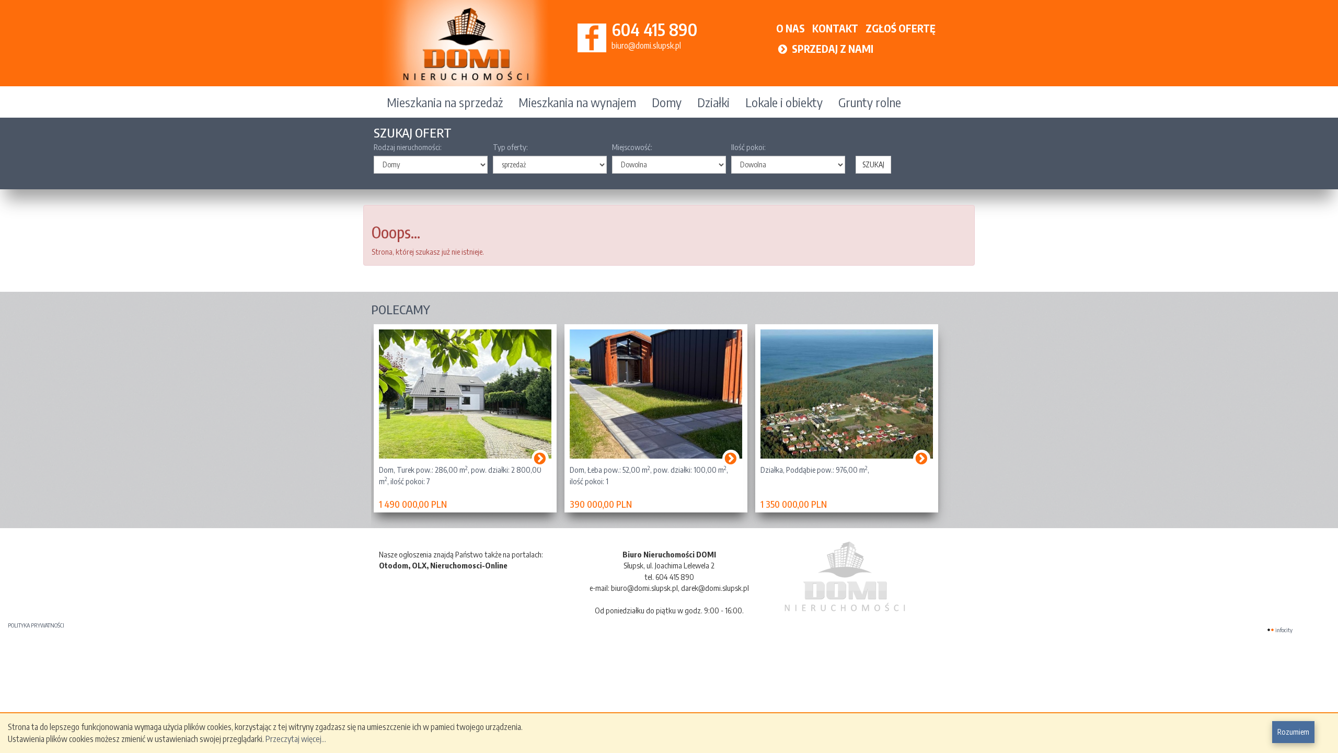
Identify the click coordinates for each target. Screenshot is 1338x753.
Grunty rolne (869, 102)
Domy (667, 102)
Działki (713, 102)
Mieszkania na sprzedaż (445, 102)
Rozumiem (1293, 731)
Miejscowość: (632, 147)
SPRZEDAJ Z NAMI (831, 48)
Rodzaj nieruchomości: (408, 147)
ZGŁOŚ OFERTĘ (901, 28)
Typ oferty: (510, 147)
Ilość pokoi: (748, 147)
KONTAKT (835, 28)
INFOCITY (1284, 629)
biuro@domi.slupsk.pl (646, 45)
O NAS (790, 28)
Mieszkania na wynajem (577, 102)
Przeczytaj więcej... (296, 739)
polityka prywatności (36, 625)
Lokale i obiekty (784, 102)
